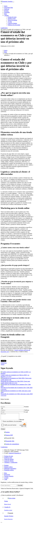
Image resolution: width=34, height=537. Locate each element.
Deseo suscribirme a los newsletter (12, 421)
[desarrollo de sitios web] (9, 441)
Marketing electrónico (10, 468)
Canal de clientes (12, 23)
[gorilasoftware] (8, 435)
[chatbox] (1, 522)
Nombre (26, 406)
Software (6, 9)
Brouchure (7, 474)
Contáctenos (4, 447)
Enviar (3, 429)
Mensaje (21, 419)
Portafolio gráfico (9, 470)
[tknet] (11, 444)
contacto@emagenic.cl (15, 453)
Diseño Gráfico (8, 467)
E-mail (26, 412)
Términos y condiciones (10, 462)
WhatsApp (4, 363)
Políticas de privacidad (14, 25)
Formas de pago (12, 17)
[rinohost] (7, 432)
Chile (5, 479)
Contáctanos (4, 28)
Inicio (5, 6)
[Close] (1, 3)
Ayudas (10, 21)
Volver (2, 364)
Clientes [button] (6, 15)
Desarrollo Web (8, 7)
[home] (7, 1)
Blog (5, 14)
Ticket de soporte (12, 20)
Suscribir (20, 485)
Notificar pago (12, 18)
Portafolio (7, 12)
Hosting (6, 10)
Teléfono (26, 410)
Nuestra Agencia (8, 476)
